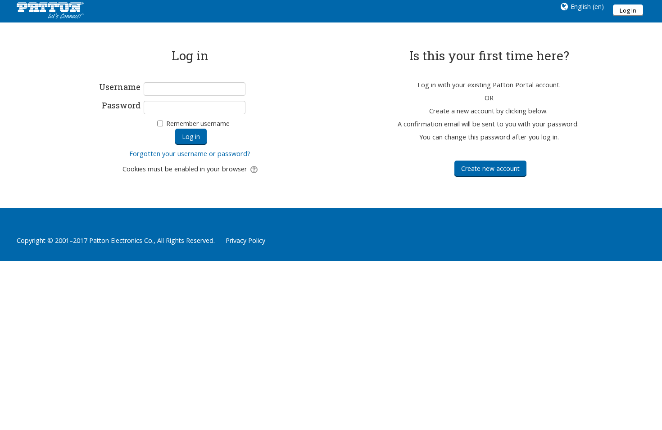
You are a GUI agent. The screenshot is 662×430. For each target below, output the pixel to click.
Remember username (198, 123)
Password (121, 106)
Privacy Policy (245, 240)
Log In (628, 10)
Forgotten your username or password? (189, 153)
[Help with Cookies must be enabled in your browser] (253, 169)
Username (120, 87)
